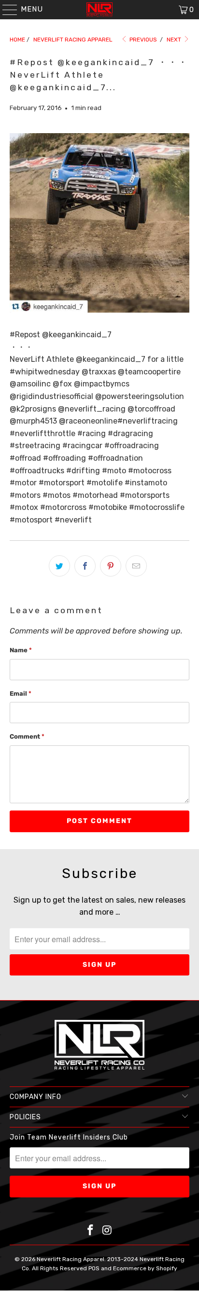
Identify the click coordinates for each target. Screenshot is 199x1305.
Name (21, 650)
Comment (27, 736)
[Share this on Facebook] (85, 566)
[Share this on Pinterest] (110, 566)
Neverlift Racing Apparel (70, 1259)
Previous (142, 39)
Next (175, 39)
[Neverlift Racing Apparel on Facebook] (91, 1231)
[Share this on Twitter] (59, 566)
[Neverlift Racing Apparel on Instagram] (107, 1231)
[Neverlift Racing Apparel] (99, 9)
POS (94, 1268)
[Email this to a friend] (136, 566)
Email (20, 693)
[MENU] (5, 9)
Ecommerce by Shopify (145, 1268)
